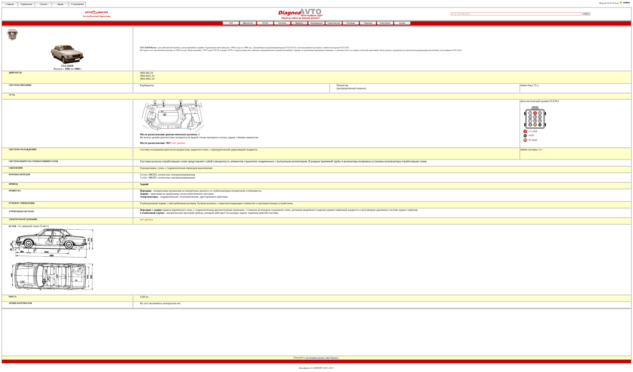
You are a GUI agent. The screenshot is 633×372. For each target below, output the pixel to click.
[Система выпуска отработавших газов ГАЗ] (299, 23)
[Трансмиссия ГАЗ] (333, 23)
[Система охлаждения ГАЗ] (316, 23)
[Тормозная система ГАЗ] (368, 23)
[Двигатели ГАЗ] (248, 23)
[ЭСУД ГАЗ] (265, 23)
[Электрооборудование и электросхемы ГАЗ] (385, 23)
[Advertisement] (316, 332)
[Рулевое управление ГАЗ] (351, 23)
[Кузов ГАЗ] (402, 23)
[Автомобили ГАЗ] (231, 23)
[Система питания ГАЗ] (282, 23)
